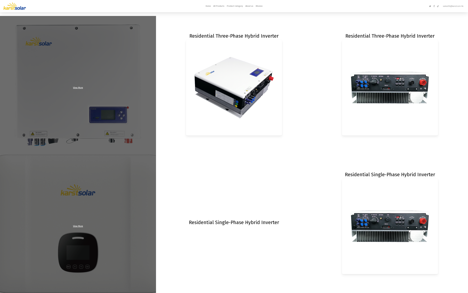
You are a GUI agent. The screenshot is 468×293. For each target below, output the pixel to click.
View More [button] (78, 88)
